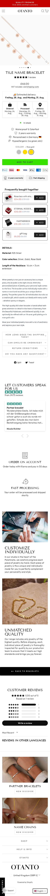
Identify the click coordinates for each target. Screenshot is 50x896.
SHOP (24, 841)
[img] (26, 392)
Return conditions (25, 348)
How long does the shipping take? (25, 336)
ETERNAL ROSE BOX (23, 208)
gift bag (23, 233)
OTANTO (24, 858)
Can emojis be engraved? (25, 343)
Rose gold (31, 152)
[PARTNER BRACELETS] (25, 770)
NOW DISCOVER (25, 791)
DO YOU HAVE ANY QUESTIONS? (24, 354)
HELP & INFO (24, 849)
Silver (18, 152)
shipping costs (33, 87)
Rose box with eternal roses (23, 196)
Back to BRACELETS (27, 671)
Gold (25, 152)
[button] (21, 77)
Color (25, 147)
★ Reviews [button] (2, 887)
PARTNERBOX (23, 221)
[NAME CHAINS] (25, 811)
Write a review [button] (25, 723)
